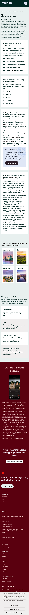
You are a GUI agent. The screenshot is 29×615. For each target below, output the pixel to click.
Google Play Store (6, 581)
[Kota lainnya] (17, 286)
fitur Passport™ (16, 137)
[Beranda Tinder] (7, 3)
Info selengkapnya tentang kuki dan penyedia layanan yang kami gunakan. (14, 599)
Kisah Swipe (5, 559)
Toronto (8, 91)
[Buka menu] (25, 3)
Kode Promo (5, 566)
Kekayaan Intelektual (7, 524)
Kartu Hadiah (5, 572)
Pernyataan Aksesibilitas (8, 537)
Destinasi (3, 11)
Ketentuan (4, 519)
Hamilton (8, 100)
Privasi (3, 514)
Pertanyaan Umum (6, 554)
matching (22, 133)
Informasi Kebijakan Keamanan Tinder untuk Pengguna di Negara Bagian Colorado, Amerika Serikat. (13, 530)
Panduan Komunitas (9, 179)
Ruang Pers (4, 561)
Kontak (3, 564)
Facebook (4, 507)
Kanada (9, 11)
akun (4, 124)
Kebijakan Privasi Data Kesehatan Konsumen (13, 516)
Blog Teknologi (5, 547)
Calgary (8, 97)
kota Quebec (9, 103)
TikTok (3, 499)
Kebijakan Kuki (5, 521)
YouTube (4, 502)
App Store (4, 578)
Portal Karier (5, 544)
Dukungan (4, 569)
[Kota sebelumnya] (12, 286)
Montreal (8, 94)
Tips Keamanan (13, 177)
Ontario (14, 11)
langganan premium (8, 141)
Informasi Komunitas (7, 535)
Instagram (4, 496)
